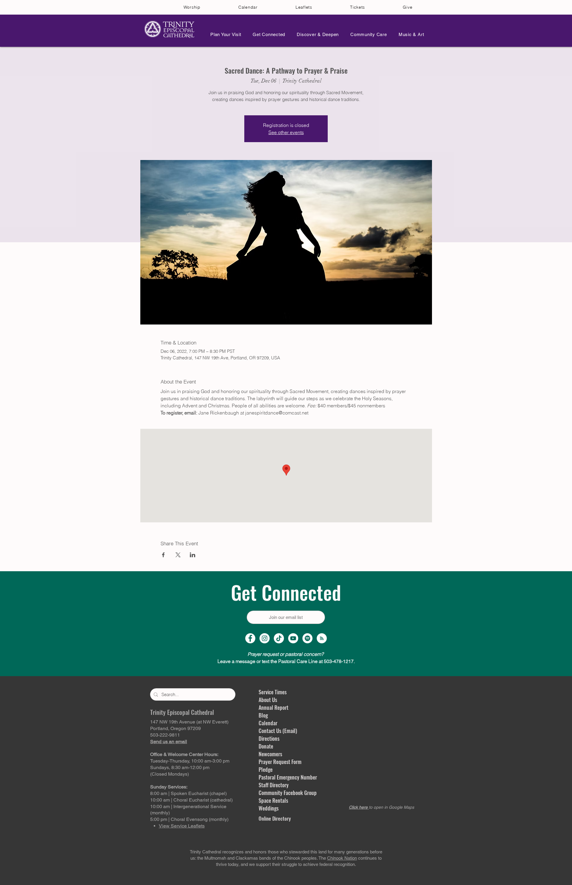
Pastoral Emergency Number (288, 777)
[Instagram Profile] (264, 638)
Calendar (268, 723)
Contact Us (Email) (278, 731)
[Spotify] (307, 638)
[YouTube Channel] (293, 638)
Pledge (266, 769)
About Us (268, 700)
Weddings (269, 808)
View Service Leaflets (182, 826)
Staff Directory (274, 785)
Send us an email (168, 741)
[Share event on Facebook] (163, 554)
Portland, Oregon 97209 (175, 728)
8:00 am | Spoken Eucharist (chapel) (188, 793)
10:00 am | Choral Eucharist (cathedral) (191, 800)
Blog (263, 715)
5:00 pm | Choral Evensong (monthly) (189, 819)
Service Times (273, 692)
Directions (269, 738)
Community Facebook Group (288, 792)
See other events (286, 132)
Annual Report (273, 707)
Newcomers (270, 754)
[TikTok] (279, 638)
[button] (224, 34)
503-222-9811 (165, 735)
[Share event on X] (178, 554)
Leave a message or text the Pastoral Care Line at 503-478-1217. (286, 661)
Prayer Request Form (280, 762)
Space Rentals (273, 800)
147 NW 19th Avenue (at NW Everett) (189, 722)
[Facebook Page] (250, 638)
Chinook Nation (342, 858)
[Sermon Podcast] (322, 638)
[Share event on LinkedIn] (192, 554)
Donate (266, 746)
